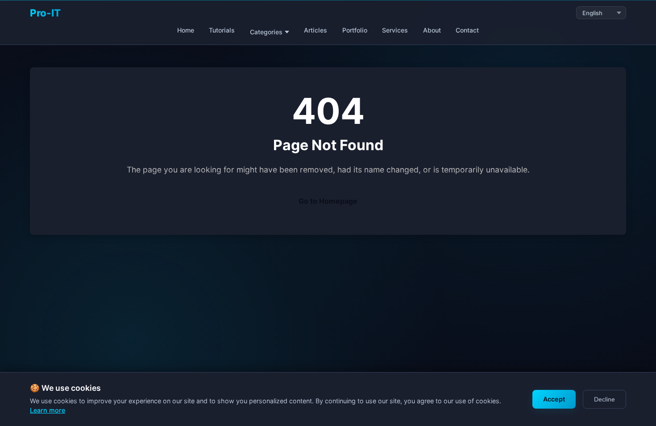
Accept (554, 399)
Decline (604, 399)
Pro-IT (45, 13)
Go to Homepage (328, 201)
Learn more (47, 410)
